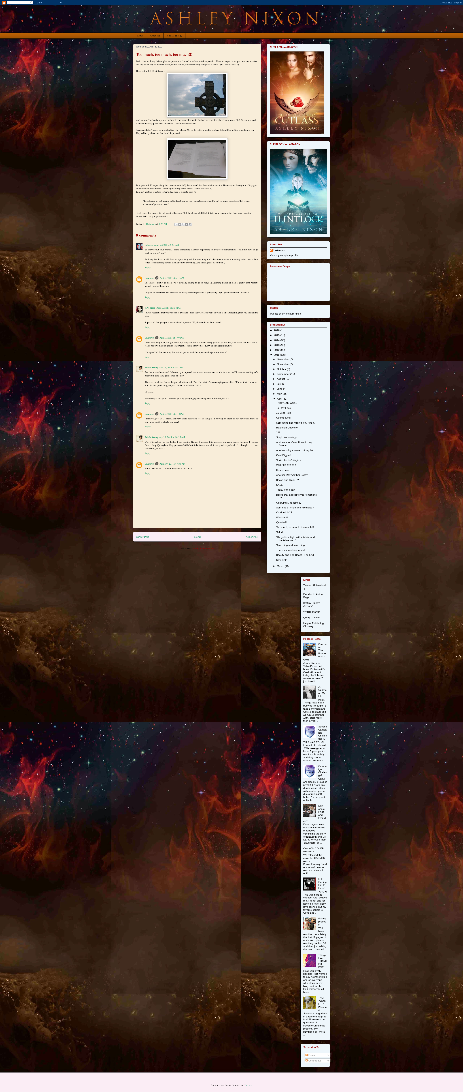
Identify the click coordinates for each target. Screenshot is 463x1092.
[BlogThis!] (179, 224)
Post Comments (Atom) (204, 548)
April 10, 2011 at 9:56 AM (172, 463)
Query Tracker (311, 617)
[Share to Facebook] (186, 224)
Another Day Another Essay (292, 474)
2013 (277, 345)
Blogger (248, 1085)
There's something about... (291, 550)
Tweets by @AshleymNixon (285, 313)
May (280, 393)
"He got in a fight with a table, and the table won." (295, 539)
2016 (277, 330)
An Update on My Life (322, 691)
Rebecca (149, 244)
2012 (277, 349)
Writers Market (311, 611)
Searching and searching (290, 545)
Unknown (149, 278)
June (280, 388)
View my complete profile (284, 255)
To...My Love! (284, 407)
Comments (314, 1060)
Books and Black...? (287, 479)
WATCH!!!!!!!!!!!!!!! (286, 465)
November (283, 364)
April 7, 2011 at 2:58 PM (168, 307)
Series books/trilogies (288, 460)
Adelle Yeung (151, 367)
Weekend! (282, 517)
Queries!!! (281, 522)
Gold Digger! (283, 455)
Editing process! (322, 921)
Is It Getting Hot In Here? (322, 883)
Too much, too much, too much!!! (295, 527)
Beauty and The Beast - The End (295, 554)
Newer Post (142, 536)
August (281, 378)
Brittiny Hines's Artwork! (311, 604)
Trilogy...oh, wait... (286, 402)
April (280, 398)
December (283, 359)
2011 (277, 354)
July (279, 383)
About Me (155, 35)
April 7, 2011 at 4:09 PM (172, 337)
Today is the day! (286, 489)
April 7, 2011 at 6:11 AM (172, 278)
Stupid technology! (286, 437)
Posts (311, 1055)
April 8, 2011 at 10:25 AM (172, 437)
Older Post (252, 536)
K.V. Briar (150, 307)
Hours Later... (284, 470)
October (282, 369)
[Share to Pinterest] (190, 224)
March (281, 566)
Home (140, 35)
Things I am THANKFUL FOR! (322, 961)
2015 (277, 335)
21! (278, 432)
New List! (281, 559)
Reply (148, 267)
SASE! (279, 484)
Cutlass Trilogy (174, 35)
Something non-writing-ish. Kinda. (295, 422)
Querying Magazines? (288, 502)
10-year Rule (283, 412)
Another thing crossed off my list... (295, 450)
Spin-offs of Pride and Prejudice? (295, 507)
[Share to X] (183, 224)
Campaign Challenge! (322, 771)
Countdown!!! (283, 417)
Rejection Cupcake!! (287, 427)
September (283, 373)
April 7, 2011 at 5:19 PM (172, 413)
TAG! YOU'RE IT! (322, 1000)
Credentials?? (284, 512)
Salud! (279, 532)
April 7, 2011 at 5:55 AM (166, 244)
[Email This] (176, 224)
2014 (277, 340)
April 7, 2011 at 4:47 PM (171, 367)
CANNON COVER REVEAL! (313, 850)
